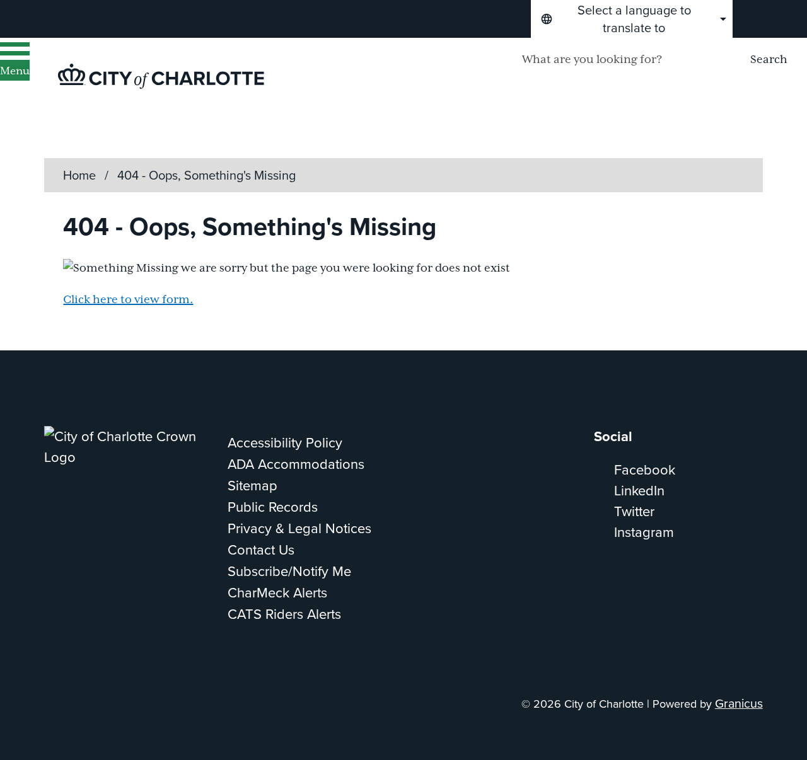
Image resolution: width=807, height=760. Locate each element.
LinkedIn (639, 490)
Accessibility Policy (285, 442)
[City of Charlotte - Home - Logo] (161, 76)
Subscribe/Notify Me (289, 571)
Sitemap (252, 485)
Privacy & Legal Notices (299, 528)
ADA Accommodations (296, 464)
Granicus (739, 703)
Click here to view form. (128, 300)
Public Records (273, 507)
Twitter (634, 511)
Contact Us (261, 549)
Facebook (644, 469)
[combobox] (632, 19)
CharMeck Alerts (277, 592)
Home (79, 175)
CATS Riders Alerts (284, 614)
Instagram (644, 532)
